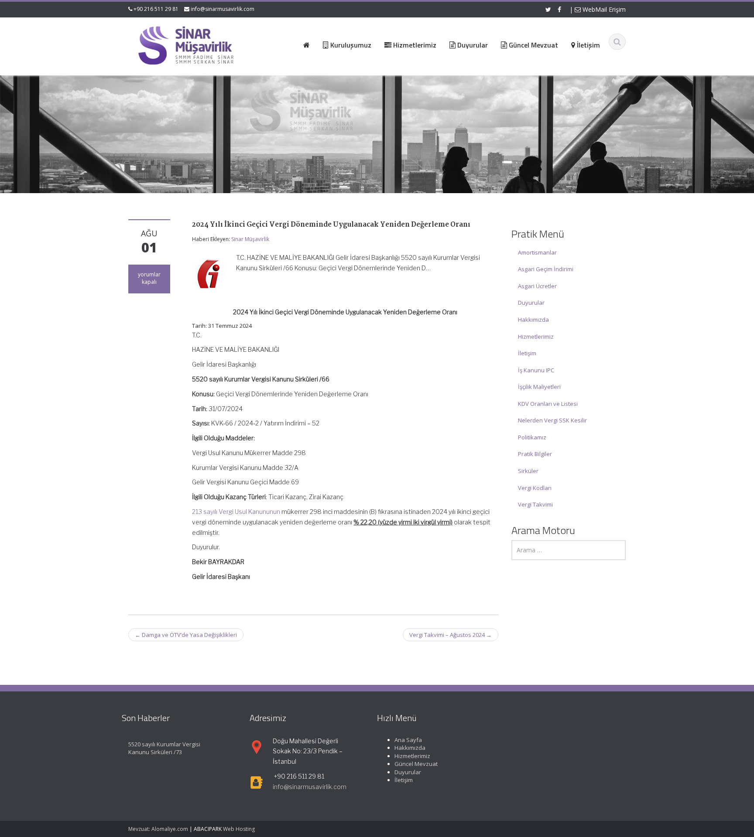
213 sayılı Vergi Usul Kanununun (236, 511)
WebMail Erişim (603, 9)
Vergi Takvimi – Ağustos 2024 (450, 635)
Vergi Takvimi (535, 504)
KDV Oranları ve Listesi (548, 404)
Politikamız (532, 437)
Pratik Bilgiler (535, 454)
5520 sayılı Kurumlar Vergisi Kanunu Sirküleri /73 (164, 748)
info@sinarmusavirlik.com (222, 9)
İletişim (527, 353)
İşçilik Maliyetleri (539, 387)
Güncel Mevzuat (416, 764)
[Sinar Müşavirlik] (185, 45)
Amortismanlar (537, 252)
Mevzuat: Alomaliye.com (158, 829)
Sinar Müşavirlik (250, 239)
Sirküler (528, 471)
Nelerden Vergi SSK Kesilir (552, 420)
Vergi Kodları (535, 488)
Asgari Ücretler (537, 286)
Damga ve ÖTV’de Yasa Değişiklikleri (186, 635)
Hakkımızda (533, 319)
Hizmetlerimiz (536, 336)
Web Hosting (239, 829)
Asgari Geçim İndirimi (545, 269)
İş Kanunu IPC (536, 370)
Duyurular (531, 302)
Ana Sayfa (408, 740)
